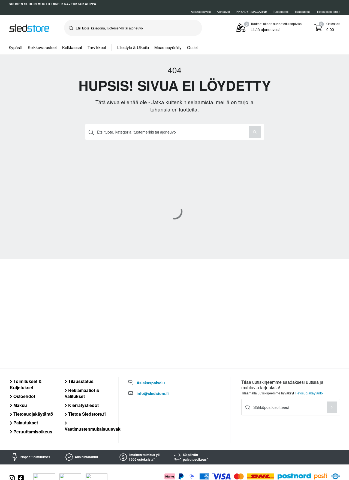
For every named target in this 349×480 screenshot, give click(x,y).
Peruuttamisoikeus (32, 431)
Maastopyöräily (168, 47)
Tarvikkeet (97, 47)
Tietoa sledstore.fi (328, 11)
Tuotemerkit (280, 11)
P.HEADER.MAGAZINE (251, 11)
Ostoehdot (23, 396)
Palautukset (25, 422)
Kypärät (15, 47)
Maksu (19, 405)
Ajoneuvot (223, 11)
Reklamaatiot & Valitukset (82, 393)
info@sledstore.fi (153, 393)
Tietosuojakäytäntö (32, 414)
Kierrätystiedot (83, 405)
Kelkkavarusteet (42, 47)
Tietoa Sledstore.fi (86, 414)
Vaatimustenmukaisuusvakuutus (99, 429)
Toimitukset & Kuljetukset (26, 384)
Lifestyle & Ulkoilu (133, 47)
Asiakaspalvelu (201, 11)
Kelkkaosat (72, 47)
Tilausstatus (80, 381)
